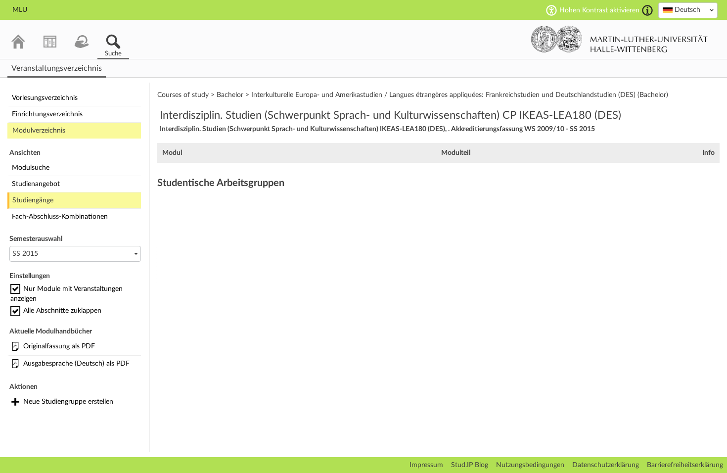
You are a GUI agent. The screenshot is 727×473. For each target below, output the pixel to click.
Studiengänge (32, 200)
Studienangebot (36, 184)
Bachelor (230, 95)
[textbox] (688, 10)
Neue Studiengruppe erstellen (68, 401)
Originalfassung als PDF (59, 346)
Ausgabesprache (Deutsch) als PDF (76, 363)
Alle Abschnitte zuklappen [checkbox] (62, 310)
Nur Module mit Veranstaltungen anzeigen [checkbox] (66, 293)
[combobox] (688, 10)
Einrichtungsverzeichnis (47, 114)
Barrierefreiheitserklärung (685, 465)
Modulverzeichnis (38, 130)
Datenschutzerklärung (605, 465)
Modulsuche (30, 167)
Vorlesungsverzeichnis (45, 98)
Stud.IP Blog (469, 465)
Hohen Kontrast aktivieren (599, 10)
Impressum (426, 465)
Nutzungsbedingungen (530, 465)
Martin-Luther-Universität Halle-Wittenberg (619, 39)
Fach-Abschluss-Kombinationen (60, 216)
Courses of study (183, 95)
